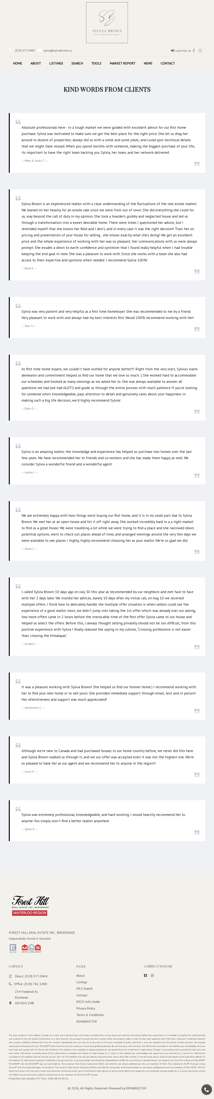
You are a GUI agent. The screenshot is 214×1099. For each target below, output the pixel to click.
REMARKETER (86, 1021)
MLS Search (84, 988)
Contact (168, 63)
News (148, 63)
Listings (56, 63)
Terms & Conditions (90, 1015)
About (36, 63)
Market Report (122, 63)
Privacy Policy (85, 1008)
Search (77, 63)
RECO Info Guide (88, 1001)
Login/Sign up (183, 50)
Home (17, 63)
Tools (96, 63)
